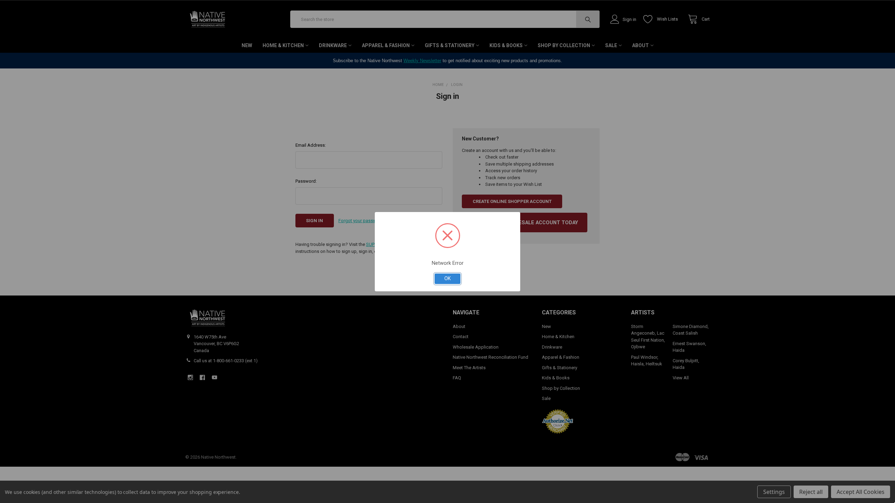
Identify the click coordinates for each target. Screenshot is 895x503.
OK (447, 278)
